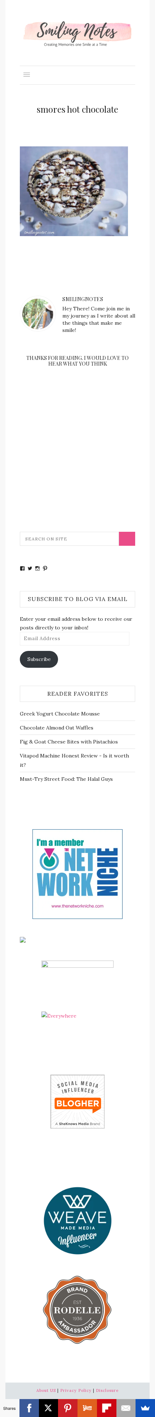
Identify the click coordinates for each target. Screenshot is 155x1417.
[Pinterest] (68, 1408)
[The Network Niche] (77, 874)
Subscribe (39, 659)
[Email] (126, 1408)
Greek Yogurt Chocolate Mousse (60, 713)
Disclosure (107, 1390)
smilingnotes (82, 299)
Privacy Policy (76, 1390)
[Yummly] (87, 1408)
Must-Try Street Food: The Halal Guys (66, 779)
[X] (48, 1408)
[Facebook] (29, 1408)
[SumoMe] (145, 1408)
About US (46, 1390)
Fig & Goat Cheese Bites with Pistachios (69, 741)
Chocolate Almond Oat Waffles (56, 727)
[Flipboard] (106, 1408)
